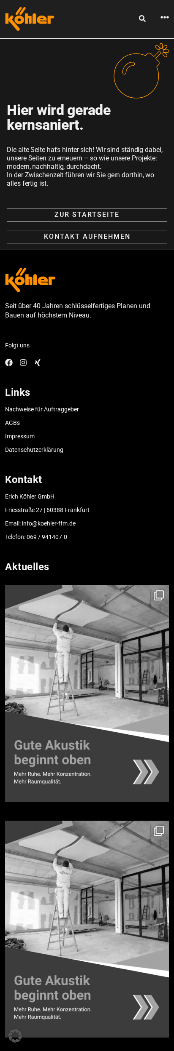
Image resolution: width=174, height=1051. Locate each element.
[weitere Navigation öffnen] (164, 17)
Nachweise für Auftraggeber (42, 409)
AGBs (12, 422)
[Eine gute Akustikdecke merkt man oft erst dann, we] (87, 693)
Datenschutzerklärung (34, 449)
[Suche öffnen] (142, 18)
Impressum (20, 436)
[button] (15, 1036)
